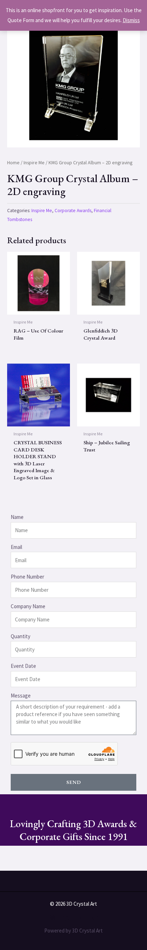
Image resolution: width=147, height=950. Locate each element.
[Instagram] (52, 918)
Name (17, 517)
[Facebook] (66, 918)
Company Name (28, 606)
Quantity (20, 636)
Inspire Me (34, 162)
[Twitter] (95, 918)
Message (21, 695)
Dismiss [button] (131, 20)
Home (13, 162)
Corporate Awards (73, 211)
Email (16, 547)
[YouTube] (80, 918)
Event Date (23, 665)
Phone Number (27, 576)
